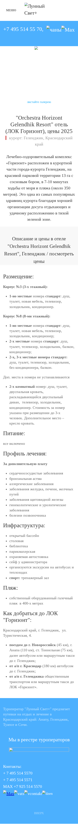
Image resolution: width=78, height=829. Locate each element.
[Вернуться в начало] (39, 10)
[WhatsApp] (53, 29)
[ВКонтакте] (33, 793)
